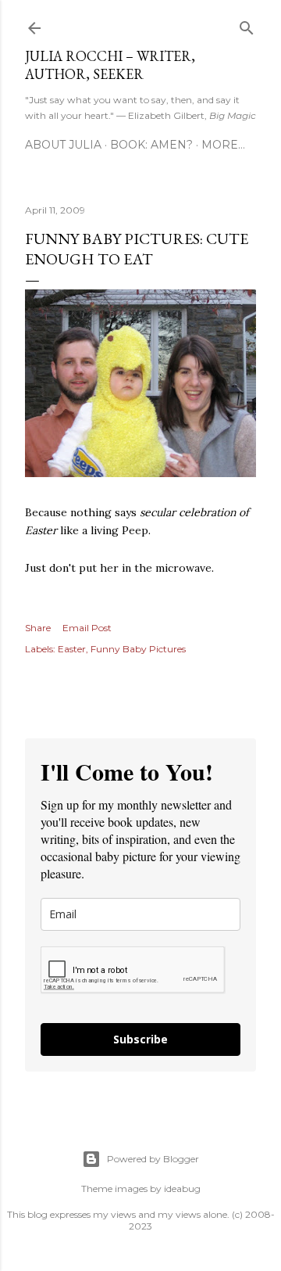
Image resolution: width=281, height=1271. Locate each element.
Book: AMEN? (151, 145)
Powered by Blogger (153, 1159)
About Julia (63, 145)
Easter (72, 649)
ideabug (182, 1188)
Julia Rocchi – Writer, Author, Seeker (110, 65)
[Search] (246, 24)
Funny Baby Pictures (138, 649)
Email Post (87, 628)
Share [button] (38, 628)
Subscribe (140, 1039)
